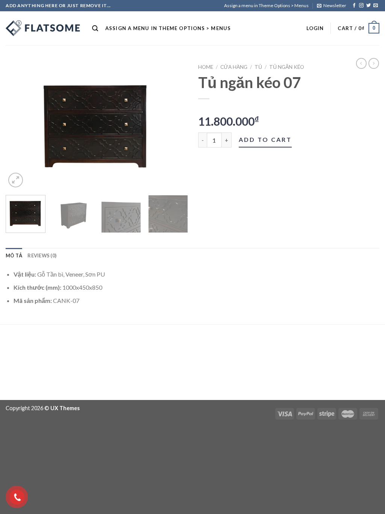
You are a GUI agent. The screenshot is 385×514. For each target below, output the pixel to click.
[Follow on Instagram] (361, 5)
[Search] (95, 28)
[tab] (14, 255)
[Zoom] (15, 180)
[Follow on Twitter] (368, 5)
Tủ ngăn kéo (286, 67)
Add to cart (265, 139)
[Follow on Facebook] (354, 5)
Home (205, 67)
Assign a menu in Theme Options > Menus (266, 5)
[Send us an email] (375, 5)
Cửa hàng (233, 67)
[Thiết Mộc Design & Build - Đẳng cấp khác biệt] (43, 28)
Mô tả (14, 255)
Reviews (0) (41, 255)
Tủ (258, 67)
